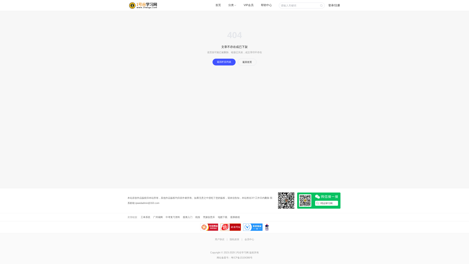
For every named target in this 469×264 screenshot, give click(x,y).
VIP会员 (249, 5)
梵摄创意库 (209, 217)
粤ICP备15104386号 (241, 257)
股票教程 (235, 217)
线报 (197, 217)
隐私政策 (234, 239)
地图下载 (222, 217)
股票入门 (187, 217)
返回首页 (247, 62)
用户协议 (219, 239)
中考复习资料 (173, 217)
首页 (218, 5)
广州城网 (158, 217)
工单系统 (145, 217)
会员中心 (249, 239)
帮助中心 (266, 5)
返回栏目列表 (224, 61)
